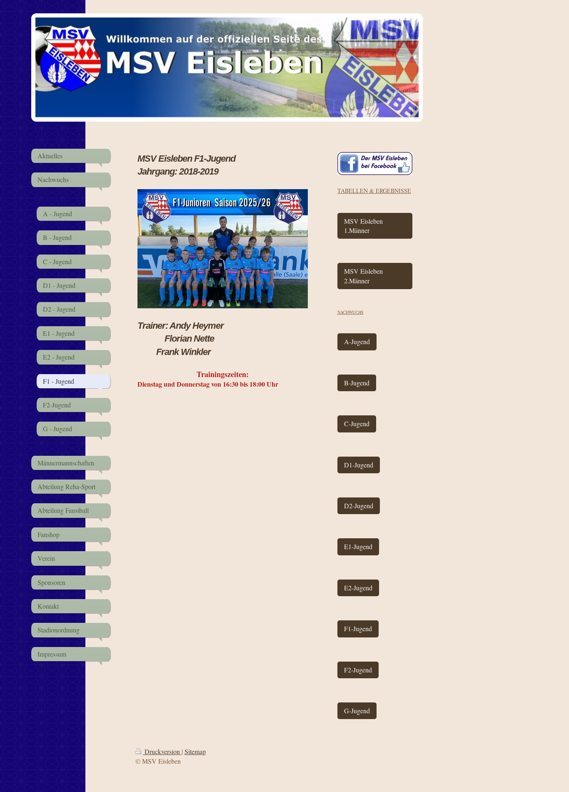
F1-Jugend (358, 628)
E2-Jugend (358, 587)
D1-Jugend (358, 464)
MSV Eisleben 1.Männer (363, 226)
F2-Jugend (358, 669)
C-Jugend (356, 423)
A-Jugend (357, 341)
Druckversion (162, 751)
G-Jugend (357, 710)
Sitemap (195, 751)
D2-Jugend (358, 505)
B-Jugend (356, 382)
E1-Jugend (358, 546)
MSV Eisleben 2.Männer (363, 276)
